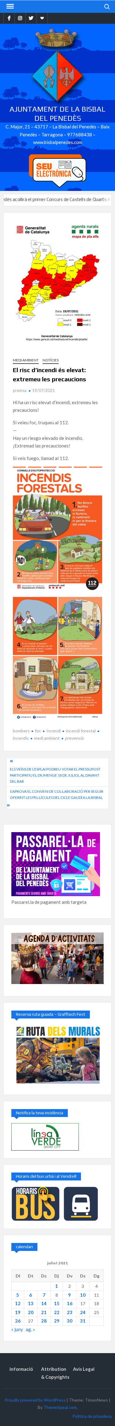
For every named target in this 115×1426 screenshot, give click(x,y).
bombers (21, 730)
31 (83, 1321)
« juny (17, 1329)
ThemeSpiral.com (60, 1407)
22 (56, 1312)
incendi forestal (81, 730)
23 (69, 1312)
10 (83, 1295)
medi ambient (47, 738)
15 (56, 1303)
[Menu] (9, 6)
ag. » (30, 1329)
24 (83, 1312)
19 (18, 1312)
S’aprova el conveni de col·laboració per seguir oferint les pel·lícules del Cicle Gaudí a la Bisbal (56, 794)
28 (44, 1321)
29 (56, 1321)
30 (69, 1321)
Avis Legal (83, 1369)
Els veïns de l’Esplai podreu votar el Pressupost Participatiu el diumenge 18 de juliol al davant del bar (55, 775)
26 (18, 1321)
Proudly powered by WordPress (35, 1400)
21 (44, 1312)
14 (44, 1303)
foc (38, 730)
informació (21, 1369)
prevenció (74, 738)
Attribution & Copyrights (55, 1373)
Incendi (53, 730)
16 (69, 1303)
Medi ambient (26, 360)
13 (30, 1303)
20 (30, 1312)
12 (18, 1303)
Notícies (51, 360)
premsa (19, 390)
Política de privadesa (92, 1416)
